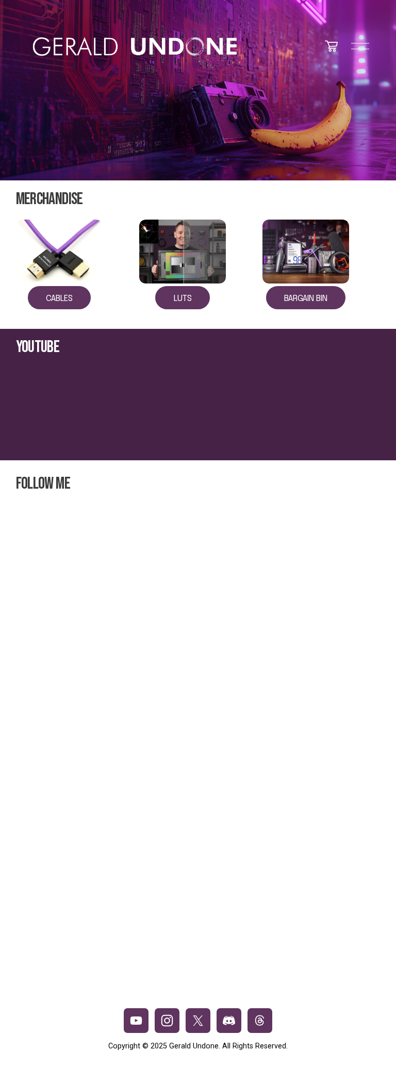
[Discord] (229, 1020)
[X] (198, 1020)
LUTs (183, 298)
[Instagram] (167, 1020)
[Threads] (260, 1020)
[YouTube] (136, 1020)
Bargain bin (305, 298)
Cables (59, 298)
